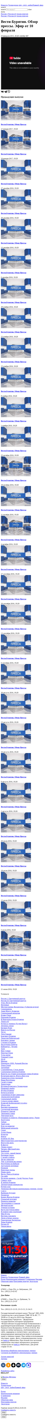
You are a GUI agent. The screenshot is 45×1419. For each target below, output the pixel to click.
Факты (3, 1136)
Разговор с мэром (8, 1040)
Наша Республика (8, 1080)
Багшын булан (6, 1028)
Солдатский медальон (9, 1109)
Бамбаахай (5, 1151)
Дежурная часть (7, 1116)
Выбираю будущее (8, 1193)
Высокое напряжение (9, 1107)
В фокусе (4, 1145)
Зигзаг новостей (7, 1159)
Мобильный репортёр (9, 1128)
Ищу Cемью (5, 1051)
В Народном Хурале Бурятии (12, 1019)
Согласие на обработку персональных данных (19, 1353)
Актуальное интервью (9, 1166)
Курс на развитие (8, 1126)
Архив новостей (7, 1357)
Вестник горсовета (8, 1216)
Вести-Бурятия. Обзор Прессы (13, 124)
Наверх (4, 1275)
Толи (3, 1049)
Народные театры (8, 1170)
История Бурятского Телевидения (14, 1086)
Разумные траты (7, 1155)
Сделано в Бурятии (8, 1042)
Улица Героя (6, 1065)
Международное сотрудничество (14, 1141)
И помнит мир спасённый (11, 1212)
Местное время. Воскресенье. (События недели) (20, 1007)
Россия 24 (12, 14)
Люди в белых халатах (10, 1218)
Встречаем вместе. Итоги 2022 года (15, 1076)
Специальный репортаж (10, 1013)
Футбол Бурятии (7, 1090)
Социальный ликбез (9, 1099)
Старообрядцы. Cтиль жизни (12, 1070)
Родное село (5, 1187)
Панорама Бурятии (8, 1017)
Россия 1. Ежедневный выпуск (13, 999)
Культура (4, 1134)
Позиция (4, 1168)
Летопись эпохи (7, 1026)
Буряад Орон (6, 1015)
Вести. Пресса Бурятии (10, 1174)
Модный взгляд (7, 1205)
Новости (4, 5)
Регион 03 (5, 1224)
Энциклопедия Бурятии (10, 1097)
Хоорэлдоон (5, 1084)
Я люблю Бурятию (8, 1182)
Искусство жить (7, 1143)
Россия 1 (4, 14)
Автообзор (5, 1067)
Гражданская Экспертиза (11, 1220)
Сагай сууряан (6, 1082)
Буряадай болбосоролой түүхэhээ (14, 1103)
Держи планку (6, 1147)
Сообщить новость (8, 1410)
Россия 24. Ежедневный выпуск (13, 1001)
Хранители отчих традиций (12, 1078)
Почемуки (5, 1195)
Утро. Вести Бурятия (9, 1003)
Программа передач (21, 1281)
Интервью (5, 1005)
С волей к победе (8, 1157)
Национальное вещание (15, 1279)
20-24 (3, 1059)
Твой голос (5, 1124)
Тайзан (3, 1122)
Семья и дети (6, 1180)
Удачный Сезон (7, 1057)
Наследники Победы (9, 1044)
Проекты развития (8, 1201)
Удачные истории (8, 1208)
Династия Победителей (10, 1038)
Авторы (4, 1359)
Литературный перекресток (12, 1185)
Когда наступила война (10, 1210)
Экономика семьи (8, 1113)
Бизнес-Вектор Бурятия (10, 1197)
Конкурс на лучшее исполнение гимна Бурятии (19, 1074)
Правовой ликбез (8, 1088)
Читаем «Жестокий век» (10, 1149)
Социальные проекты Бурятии (13, 1072)
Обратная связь (7, 1281)
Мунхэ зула (5, 1105)
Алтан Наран (6, 1132)
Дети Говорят (6, 1034)
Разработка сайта (7, 1371)
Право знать (5, 1172)
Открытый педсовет (9, 1199)
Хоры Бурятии (6, 1222)
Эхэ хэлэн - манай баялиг (11, 1153)
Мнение (4, 1061)
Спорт (3, 1130)
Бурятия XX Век (7, 1139)
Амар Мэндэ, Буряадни (10, 1011)
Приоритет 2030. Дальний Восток (14, 1063)
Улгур (3, 1032)
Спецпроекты (6, 1009)
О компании (30, 1279)
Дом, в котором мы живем (11, 1162)
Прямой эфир (31, 5)
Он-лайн (4, 1176)
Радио (3, 1279)
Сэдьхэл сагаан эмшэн (9, 1101)
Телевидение (13, 5)
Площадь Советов (8, 1111)
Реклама (39, 1279)
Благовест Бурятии (8, 1036)
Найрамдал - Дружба (9, 1047)
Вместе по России (8, 1030)
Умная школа (6, 1226)
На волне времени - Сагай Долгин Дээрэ (17, 1178)
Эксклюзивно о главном (10, 1203)
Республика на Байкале (10, 1164)
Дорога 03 (5, 1022)
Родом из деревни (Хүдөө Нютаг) (14, 1024)
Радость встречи (7, 1093)
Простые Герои (7, 1053)
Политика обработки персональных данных (18, 1351)
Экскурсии (33, 1281)
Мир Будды (5, 1214)
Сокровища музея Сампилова (12, 1095)
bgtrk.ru (6, 1340)
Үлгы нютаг (6, 1055)
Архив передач (22, 14)
